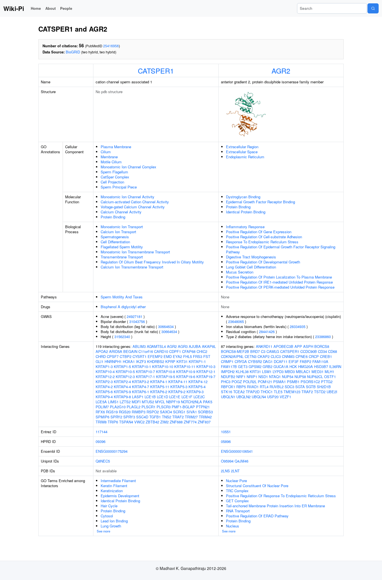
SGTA (300, 386)
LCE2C (199, 396)
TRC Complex (237, 490)
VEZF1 (285, 396)
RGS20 (125, 411)
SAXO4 (166, 411)
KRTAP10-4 (105, 371)
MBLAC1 (303, 371)
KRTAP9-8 (122, 396)
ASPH (308, 346)
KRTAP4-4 (122, 386)
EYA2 (177, 356)
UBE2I (332, 391)
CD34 (322, 351)
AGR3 (183, 346)
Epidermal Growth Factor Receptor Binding (260, 201)
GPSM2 (255, 366)
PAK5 (207, 401)
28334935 (297, 326)
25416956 (111, 45)
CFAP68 (188, 351)
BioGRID (73, 52)
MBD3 (290, 371)
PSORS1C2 (310, 381)
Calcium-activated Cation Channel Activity (135, 201)
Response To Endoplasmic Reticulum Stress (262, 241)
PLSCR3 (164, 406)
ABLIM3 (139, 346)
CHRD (101, 356)
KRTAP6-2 (158, 391)
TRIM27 (191, 416)
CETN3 (250, 356)
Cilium (106, 151)
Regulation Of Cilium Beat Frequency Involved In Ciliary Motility (152, 262)
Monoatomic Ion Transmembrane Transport (135, 251)
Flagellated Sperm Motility (122, 246)
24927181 (134, 316)
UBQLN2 (243, 396)
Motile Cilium (111, 161)
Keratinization (112, 490)
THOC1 (267, 391)
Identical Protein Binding (245, 211)
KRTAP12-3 (125, 376)
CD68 (332, 351)
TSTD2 (320, 391)
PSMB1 (293, 381)
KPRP (170, 361)
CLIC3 (276, 356)
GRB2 (267, 366)
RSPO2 (153, 411)
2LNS (225, 470)
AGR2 (281, 70)
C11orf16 (145, 351)
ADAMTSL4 (156, 346)
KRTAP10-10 (162, 366)
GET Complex (237, 500)
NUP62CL (315, 376)
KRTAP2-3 (104, 381)
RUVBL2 (277, 386)
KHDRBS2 (155, 361)
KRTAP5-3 (178, 386)
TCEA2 (239, 391)
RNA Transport (238, 510)
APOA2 (102, 351)
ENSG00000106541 (237, 451)
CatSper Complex (115, 177)
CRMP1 (227, 361)
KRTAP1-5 (122, 366)
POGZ (237, 381)
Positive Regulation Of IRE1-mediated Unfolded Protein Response (279, 282)
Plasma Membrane (116, 146)
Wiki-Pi (13, 8)
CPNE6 (302, 356)
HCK (293, 366)
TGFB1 (155, 416)
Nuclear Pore (236, 480)
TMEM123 (292, 391)
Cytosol (107, 515)
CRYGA (241, 361)
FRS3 (197, 356)
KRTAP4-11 (177, 381)
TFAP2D (253, 391)
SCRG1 (179, 411)
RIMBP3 (138, 411)
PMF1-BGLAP (183, 406)
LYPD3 (278, 371)
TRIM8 (101, 422)
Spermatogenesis (115, 236)
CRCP (314, 356)
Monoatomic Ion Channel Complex (128, 166)
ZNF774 (190, 422)
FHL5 (187, 356)
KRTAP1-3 (104, 366)
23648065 (236, 321)
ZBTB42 (152, 422)
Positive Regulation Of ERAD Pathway (257, 515)
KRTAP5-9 (122, 391)
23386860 (323, 336)
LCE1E (174, 396)
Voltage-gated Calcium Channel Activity (133, 206)
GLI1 (99, 361)
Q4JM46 (241, 461)
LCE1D (162, 396)
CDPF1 (175, 351)
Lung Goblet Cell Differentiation (251, 267)
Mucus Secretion (239, 272)
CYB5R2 (255, 361)
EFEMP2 (155, 356)
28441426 (267, 331)
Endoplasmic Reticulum (245, 156)
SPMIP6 (102, 416)
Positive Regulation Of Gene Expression (258, 231)
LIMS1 (113, 401)
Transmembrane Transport (122, 257)
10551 (226, 431)
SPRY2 (116, 416)
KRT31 (182, 361)
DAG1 (268, 361)
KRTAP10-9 (185, 371)
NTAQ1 (275, 376)
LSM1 (267, 371)
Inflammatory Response (245, 226)
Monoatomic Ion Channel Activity (127, 196)
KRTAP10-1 (141, 366)
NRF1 (241, 376)
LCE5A (101, 401)
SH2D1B (324, 386)
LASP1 (137, 396)
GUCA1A (280, 366)
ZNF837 (204, 422)
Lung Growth (111, 526)
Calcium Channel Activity (121, 211)
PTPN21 (203, 406)
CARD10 (161, 351)
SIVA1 (192, 411)
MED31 (318, 371)
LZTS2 (125, 401)
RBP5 (241, 386)
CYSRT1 (140, 356)
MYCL (160, 401)
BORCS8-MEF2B (235, 351)
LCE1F (186, 396)
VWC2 (139, 422)
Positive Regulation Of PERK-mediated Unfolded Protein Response (280, 287)
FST (206, 356)
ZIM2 (164, 422)
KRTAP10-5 (125, 371)
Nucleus (232, 526)
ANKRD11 (264, 346)
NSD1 (263, 376)
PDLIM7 (102, 406)
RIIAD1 (253, 386)
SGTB (311, 386)
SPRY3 (129, 416)
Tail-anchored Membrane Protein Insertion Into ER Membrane (275, 505)
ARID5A (115, 351)
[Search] (373, 8)
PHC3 (225, 381)
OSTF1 (330, 376)
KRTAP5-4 (197, 386)
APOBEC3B (283, 346)
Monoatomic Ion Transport (122, 226)
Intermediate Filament (118, 480)
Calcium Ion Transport (118, 231)
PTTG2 (327, 381)
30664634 (166, 326)
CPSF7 (113, 356)
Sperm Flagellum (114, 172)
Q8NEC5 (103, 461)
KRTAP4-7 (140, 386)
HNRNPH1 (113, 361)
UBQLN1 (228, 396)
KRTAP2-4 (122, 381)
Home (36, 8)
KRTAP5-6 (104, 391)
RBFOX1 (228, 386)
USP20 (273, 396)
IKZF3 (141, 361)
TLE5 (278, 391)
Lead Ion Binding (114, 521)
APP (298, 346)
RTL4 (264, 386)
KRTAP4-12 (197, 381)
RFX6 (100, 411)
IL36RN (335, 366)
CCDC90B (308, 351)
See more (103, 531)
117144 (101, 431)
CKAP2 (264, 356)
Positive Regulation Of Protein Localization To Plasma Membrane (279, 277)
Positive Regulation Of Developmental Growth (263, 262)
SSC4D (142, 416)
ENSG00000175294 (112, 451)
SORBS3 (205, 411)
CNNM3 (288, 356)
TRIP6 (113, 422)
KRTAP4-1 (158, 381)
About (50, 8)
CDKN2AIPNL (232, 356)
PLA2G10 (118, 406)
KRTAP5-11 (159, 386)
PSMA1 (279, 381)
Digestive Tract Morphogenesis (251, 257)
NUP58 (300, 376)
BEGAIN (130, 351)
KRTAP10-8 (165, 371)
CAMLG (273, 351)
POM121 (265, 381)
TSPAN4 (126, 422)
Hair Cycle (109, 505)
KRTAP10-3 (205, 366)
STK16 (226, 391)
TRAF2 (178, 416)
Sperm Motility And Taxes (122, 297)
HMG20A (305, 366)
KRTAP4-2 (104, 386)
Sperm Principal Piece (119, 187)
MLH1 (329, 371)
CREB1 (326, 356)
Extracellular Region (242, 146)
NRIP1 (252, 376)
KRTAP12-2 (105, 376)
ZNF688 (176, 422)
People (66, 8)
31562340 (122, 336)
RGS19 (112, 411)
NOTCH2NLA (191, 401)
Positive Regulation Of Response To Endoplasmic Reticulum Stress (281, 495)
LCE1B (150, 396)
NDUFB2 (228, 376)
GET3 (242, 366)
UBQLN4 (259, 396)
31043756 (137, 321)
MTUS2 (148, 401)
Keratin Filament (114, 485)
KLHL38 (242, 371)
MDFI (136, 401)
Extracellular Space (242, 151)
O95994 (227, 461)
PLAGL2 (133, 406)
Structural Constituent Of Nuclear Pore (257, 485)
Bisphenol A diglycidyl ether (123, 306)
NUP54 (287, 376)
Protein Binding (113, 217)
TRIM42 (205, 416)
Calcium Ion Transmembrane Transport (132, 267)
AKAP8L (209, 346)
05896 (226, 441)
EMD (168, 356)
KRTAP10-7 (145, 371)
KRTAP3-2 (140, 381)
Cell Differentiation (115, 241)
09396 (100, 441)
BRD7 (255, 351)
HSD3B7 (321, 366)
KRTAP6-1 (140, 391)
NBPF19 (173, 401)
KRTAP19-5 (165, 376)
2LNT (235, 470)
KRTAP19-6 (185, 376)
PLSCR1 (148, 406)
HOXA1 (129, 361)
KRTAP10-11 (184, 366)
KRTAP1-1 (197, 361)
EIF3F (294, 361)
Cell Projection (112, 182)
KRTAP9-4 (104, 396)
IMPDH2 (228, 371)
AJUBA (195, 346)
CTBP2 (125, 356)
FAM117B (229, 366)
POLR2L (250, 381)
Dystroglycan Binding (243, 196)
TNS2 (166, 416)
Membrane (109, 156)
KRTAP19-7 (205, 376)
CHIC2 (202, 351)
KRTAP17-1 (145, 376)
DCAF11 (280, 361)
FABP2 (305, 361)
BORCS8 (321, 346)
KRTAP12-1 (205, 371)
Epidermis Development (120, 495)
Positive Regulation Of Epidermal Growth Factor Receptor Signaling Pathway (280, 249)
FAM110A (320, 361)
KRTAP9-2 (176, 391)
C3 (263, 351)
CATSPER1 (156, 70)
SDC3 (289, 386)
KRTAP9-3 (195, 391)
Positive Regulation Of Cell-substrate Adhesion (264, 236)
